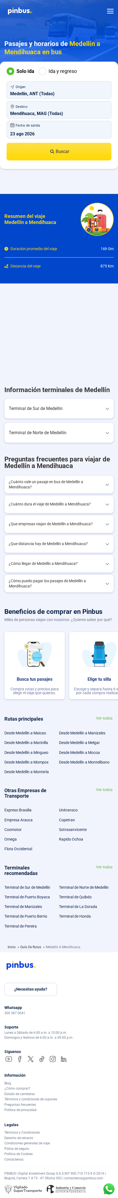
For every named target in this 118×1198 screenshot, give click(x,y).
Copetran (67, 820)
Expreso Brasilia (18, 810)
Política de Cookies (18, 1154)
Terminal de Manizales (23, 906)
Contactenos (13, 1159)
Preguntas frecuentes (20, 1105)
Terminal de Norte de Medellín (84, 887)
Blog (7, 1083)
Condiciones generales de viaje (27, 1143)
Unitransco (68, 810)
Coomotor (13, 829)
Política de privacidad (20, 1110)
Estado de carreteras (19, 1094)
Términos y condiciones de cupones (30, 1099)
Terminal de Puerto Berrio (25, 916)
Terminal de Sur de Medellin (27, 887)
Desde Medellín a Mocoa (79, 752)
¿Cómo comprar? (17, 1088)
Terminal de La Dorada (78, 906)
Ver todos (104, 718)
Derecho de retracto (18, 1138)
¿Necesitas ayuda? (30, 989)
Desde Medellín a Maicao (25, 733)
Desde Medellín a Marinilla (26, 742)
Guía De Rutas (31, 947)
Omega (10, 839)
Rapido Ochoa (71, 839)
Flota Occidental (18, 849)
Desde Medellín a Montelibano (84, 762)
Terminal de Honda (75, 916)
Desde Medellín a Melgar (79, 742)
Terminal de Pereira (20, 926)
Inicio (12, 947)
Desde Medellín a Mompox (26, 762)
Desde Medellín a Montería (26, 772)
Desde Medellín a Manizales (82, 733)
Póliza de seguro (16, 1149)
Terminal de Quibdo (75, 897)
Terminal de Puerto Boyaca (27, 897)
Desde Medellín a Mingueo (26, 752)
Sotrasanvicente (73, 829)
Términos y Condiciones (22, 1132)
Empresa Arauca (18, 820)
